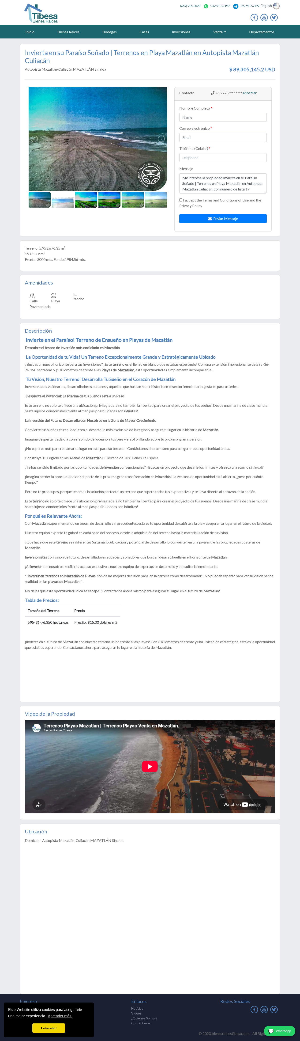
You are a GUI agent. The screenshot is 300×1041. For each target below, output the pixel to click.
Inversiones (181, 32)
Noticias (137, 1008)
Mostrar (249, 93)
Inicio (31, 31)
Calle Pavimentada (40, 304)
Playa (55, 301)
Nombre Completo (194, 108)
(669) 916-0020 (190, 6)
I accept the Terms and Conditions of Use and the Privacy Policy (220, 203)
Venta (218, 32)
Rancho (78, 298)
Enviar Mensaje (225, 218)
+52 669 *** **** (229, 93)
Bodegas (109, 32)
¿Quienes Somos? (144, 1018)
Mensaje (186, 168)
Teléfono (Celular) (193, 148)
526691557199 (220, 6)
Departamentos (261, 32)
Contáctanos (140, 1023)
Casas (144, 32)
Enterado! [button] (49, 1028)
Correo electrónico (194, 128)
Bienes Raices (68, 32)
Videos (136, 1013)
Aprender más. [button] (60, 1016)
